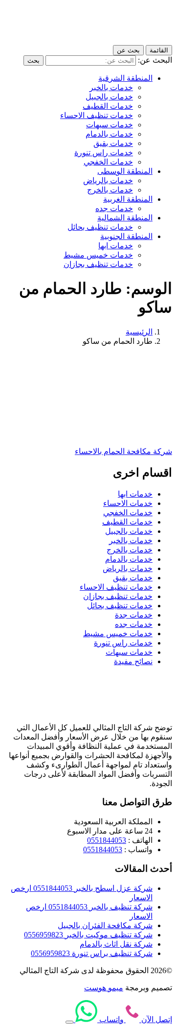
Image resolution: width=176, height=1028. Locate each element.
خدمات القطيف (108, 106)
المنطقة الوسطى (125, 171)
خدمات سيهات (109, 124)
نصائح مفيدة (133, 661)
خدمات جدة (134, 615)
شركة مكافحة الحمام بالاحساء (123, 451)
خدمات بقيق (113, 143)
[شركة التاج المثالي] (128, 40)
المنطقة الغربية (128, 199)
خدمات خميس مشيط (98, 255)
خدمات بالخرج (110, 190)
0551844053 (106, 840)
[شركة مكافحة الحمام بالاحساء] (116, 434)
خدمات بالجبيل (109, 97)
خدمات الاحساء (128, 503)
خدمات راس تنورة (103, 152)
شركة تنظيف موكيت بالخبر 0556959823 (88, 935)
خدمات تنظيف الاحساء (96, 115)
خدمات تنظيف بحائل (100, 227)
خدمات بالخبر (111, 87)
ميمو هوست (103, 987)
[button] (69, 1022)
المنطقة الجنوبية (126, 236)
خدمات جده (114, 208)
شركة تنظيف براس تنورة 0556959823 (92, 953)
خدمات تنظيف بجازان (98, 264)
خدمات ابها (115, 245)
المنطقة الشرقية (125, 78)
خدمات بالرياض (108, 180)
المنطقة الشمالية (125, 218)
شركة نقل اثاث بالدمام (116, 944)
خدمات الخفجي (108, 162)
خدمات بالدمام (109, 134)
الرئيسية (139, 332)
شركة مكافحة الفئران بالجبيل (105, 925)
